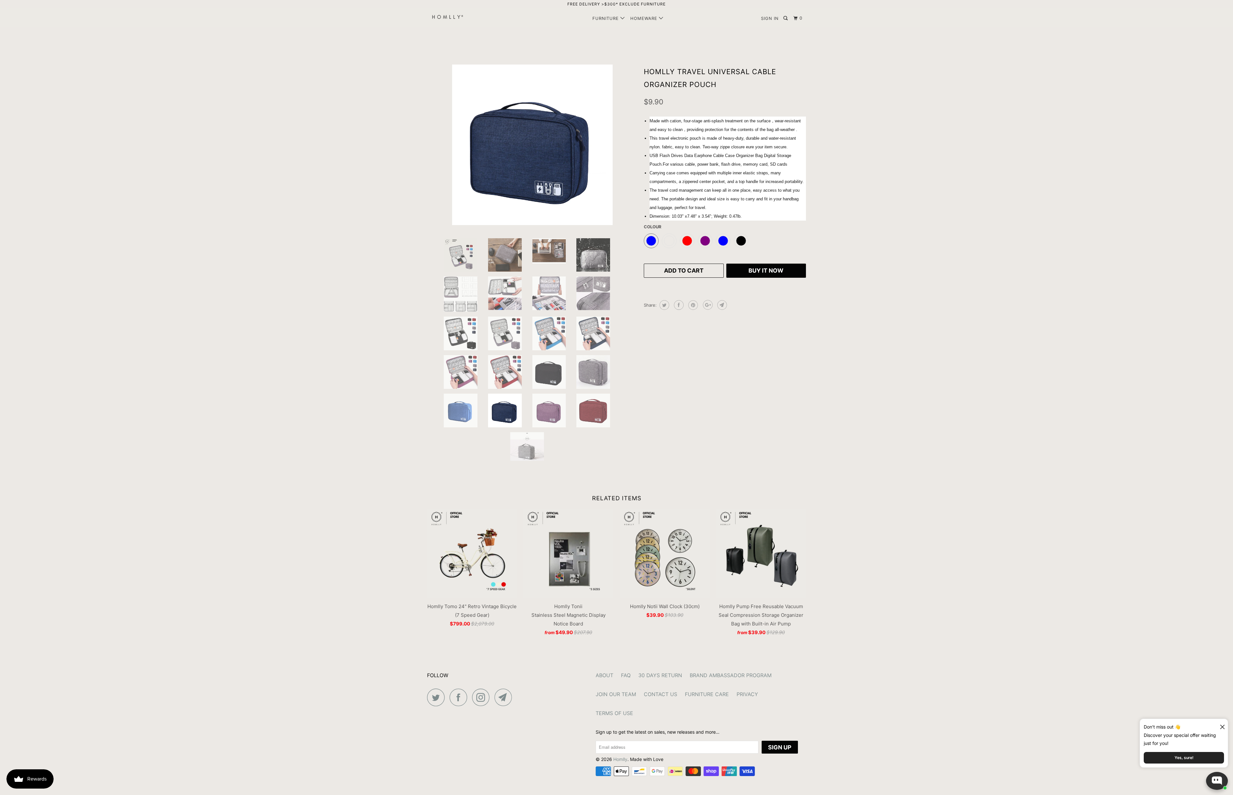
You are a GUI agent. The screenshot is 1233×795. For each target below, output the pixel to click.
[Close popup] (1219, 724)
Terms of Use (614, 713)
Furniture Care (707, 694)
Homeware (644, 18)
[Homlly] (460, 17)
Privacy (747, 694)
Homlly (620, 759)
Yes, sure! (1184, 757)
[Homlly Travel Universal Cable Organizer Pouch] (532, 144)
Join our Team (616, 694)
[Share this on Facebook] (678, 305)
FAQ (626, 675)
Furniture (606, 18)
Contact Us (660, 694)
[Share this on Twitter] (663, 305)
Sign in (770, 18)
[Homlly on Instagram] (482, 697)
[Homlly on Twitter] (437, 697)
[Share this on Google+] (707, 305)
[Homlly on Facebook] (460, 697)
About (604, 675)
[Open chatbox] (1217, 781)
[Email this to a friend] (721, 305)
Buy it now (765, 270)
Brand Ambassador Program (731, 675)
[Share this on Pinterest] (692, 305)
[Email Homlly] (505, 697)
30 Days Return (660, 675)
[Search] (786, 18)
